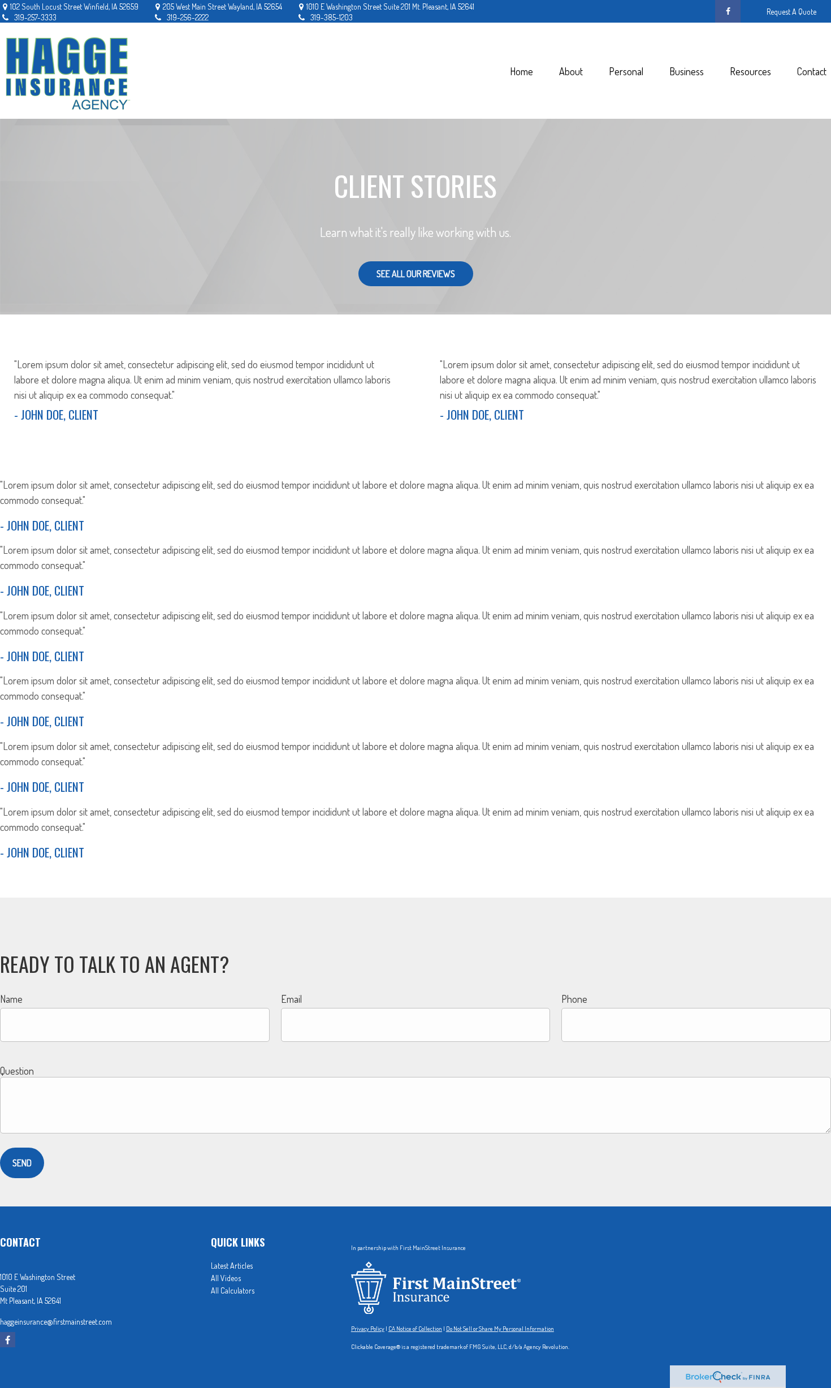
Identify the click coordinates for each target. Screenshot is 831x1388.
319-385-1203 (331, 17)
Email (291, 999)
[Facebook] (728, 11)
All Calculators (232, 1290)
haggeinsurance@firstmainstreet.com (56, 1321)
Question (17, 1070)
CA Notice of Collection (415, 1329)
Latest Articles (232, 1265)
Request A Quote (791, 11)
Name (11, 999)
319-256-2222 (188, 17)
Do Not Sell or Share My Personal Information (500, 1329)
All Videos (226, 1278)
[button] (521, 71)
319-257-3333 (35, 17)
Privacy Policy (367, 1329)
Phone (574, 999)
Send (22, 1163)
